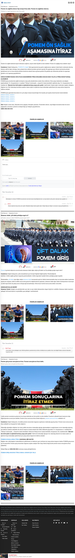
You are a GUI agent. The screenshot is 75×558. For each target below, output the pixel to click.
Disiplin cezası (4, 507)
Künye (12, 538)
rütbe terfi (50, 511)
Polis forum (47, 509)
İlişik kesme (26, 507)
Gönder (30, 178)
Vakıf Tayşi (8, 348)
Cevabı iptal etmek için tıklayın (35, 185)
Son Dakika (24, 525)
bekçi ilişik (36, 511)
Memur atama (27, 509)
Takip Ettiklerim (14, 547)
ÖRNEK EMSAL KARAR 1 (8, 95)
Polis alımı (58, 507)
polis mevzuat (56, 511)
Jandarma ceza (54, 509)
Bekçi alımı (53, 507)
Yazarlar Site (24, 523)
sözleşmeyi (11, 182)
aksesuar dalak (27, 279)
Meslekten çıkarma (12, 507)
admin (7, 185)
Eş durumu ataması (19, 509)
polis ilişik (31, 511)
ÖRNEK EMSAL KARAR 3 (8, 99)
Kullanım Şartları (14, 536)
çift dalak (10, 279)
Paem (49, 507)
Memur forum (34, 509)
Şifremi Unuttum (15, 543)
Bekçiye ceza (60, 509)
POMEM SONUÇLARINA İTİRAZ (10, 439)
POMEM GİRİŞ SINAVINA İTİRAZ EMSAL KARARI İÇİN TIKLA (18, 452)
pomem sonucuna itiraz (51, 418)
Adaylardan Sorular (13, 6)
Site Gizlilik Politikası (15, 545)
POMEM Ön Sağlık (23, 67)
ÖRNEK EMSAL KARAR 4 (8, 101)
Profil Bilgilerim (14, 541)
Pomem (3, 270)
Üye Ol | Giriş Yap (12, 178)
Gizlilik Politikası (14, 551)
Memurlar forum (41, 509)
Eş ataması (12, 509)
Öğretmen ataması (8, 511)
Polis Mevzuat (4, 6)
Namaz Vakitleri (35, 527)
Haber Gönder (35, 525)
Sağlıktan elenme (33, 507)
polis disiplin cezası (43, 511)
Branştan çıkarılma (5, 509)
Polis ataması (25, 511)
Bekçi (46, 507)
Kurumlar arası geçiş (17, 511)
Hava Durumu (35, 523)
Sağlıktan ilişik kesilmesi (66, 507)
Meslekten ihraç (19, 507)
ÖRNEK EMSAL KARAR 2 (8, 97)
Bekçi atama (66, 509)
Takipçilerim (13, 549)
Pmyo (43, 507)
